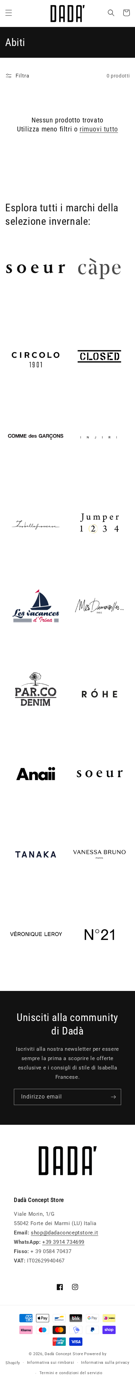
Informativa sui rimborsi (50, 1362)
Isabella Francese (27, 563)
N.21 (74, 973)
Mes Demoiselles (90, 644)
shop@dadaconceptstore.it (64, 1233)
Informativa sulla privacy (105, 1362)
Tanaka (14, 893)
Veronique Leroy (25, 973)
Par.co (13, 732)
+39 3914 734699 (63, 1242)
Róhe (75, 732)
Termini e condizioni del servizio (70, 1373)
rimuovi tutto (99, 129)
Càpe (75, 307)
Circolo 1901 (21, 395)
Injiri (74, 475)
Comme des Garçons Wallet (31, 479)
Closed (78, 395)
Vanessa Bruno (88, 893)
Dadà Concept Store (64, 1354)
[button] (8, 12)
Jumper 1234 (85, 563)
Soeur (76, 812)
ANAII (12, 812)
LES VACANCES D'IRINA (35, 644)
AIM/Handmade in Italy (34, 307)
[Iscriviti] (113, 1097)
